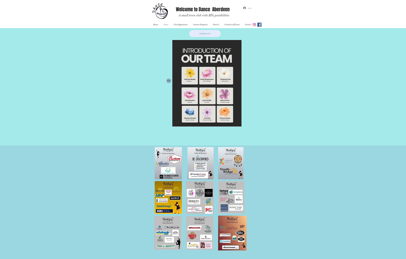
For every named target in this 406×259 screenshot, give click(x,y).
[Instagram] (254, 25)
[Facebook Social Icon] (259, 25)
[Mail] (168, 80)
